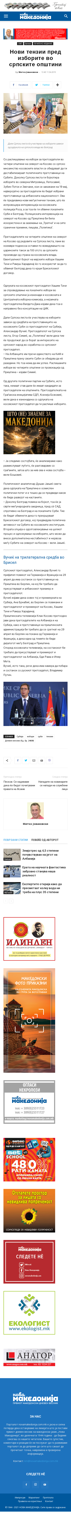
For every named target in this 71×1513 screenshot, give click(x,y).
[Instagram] (35, 1484)
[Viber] (49, 760)
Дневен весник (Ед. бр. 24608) (19, 740)
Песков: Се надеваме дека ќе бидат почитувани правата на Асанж (19, 785)
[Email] (33, 760)
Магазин (8, 892)
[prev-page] (5, 901)
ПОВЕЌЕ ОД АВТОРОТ (44, 840)
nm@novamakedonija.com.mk (41, 1461)
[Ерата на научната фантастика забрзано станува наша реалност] (12, 871)
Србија (20, 736)
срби (40, 736)
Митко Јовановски (28, 72)
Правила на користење (30, 1501)
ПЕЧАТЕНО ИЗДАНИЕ (43, 43)
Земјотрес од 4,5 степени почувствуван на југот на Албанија (40, 854)
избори (30, 736)
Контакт (49, 1501)
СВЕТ (20, 43)
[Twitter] (25, 760)
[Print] (41, 760)
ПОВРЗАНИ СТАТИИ (15, 840)
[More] (57, 84)
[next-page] (11, 901)
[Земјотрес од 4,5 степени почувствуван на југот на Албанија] (12, 855)
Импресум (20, 1497)
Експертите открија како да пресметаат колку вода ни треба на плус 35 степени (42, 888)
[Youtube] (44, 1484)
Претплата (48, 1497)
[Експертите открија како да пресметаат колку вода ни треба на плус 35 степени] (12, 888)
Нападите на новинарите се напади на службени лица (53, 785)
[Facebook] (17, 760)
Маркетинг (34, 1497)
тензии (49, 736)
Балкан (28, 43)
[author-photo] (35, 818)
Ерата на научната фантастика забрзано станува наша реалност (44, 871)
